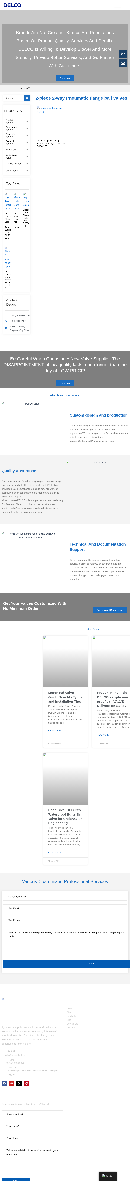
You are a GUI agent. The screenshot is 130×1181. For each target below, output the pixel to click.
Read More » (54, 731)
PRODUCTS (13, 110)
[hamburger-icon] (117, 5)
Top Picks (13, 183)
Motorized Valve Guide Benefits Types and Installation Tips (65, 697)
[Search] (27, 98)
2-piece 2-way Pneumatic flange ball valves (81, 98)
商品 (28, 88)
